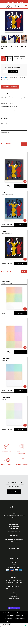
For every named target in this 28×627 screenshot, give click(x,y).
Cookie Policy (14, 596)
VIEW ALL (23, 143)
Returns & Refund (14, 590)
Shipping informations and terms (14, 589)
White (16, 58)
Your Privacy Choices (6, 624)
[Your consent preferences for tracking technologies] (25, 625)
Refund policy (19, 615)
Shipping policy (10, 615)
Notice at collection (5, 625)
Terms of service (9, 618)
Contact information (20, 618)
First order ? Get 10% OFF (10, 86)
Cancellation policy (19, 621)
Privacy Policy (14, 594)
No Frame (3, 59)
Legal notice (9, 621)
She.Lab (14, 562)
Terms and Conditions (14, 598)
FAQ (14, 592)
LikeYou (14, 564)
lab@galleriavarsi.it (14, 541)
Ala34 (14, 561)
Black (22, 58)
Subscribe (14, 491)
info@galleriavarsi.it (14, 526)
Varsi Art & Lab (12, 612)
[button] (14, 118)
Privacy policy (21, 612)
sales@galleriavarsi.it (14, 533)
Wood (10, 58)
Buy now (20, 186)
